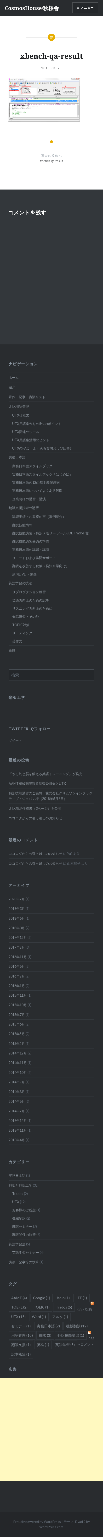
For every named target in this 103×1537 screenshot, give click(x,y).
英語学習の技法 (20, 583)
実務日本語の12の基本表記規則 (36, 482)
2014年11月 (18, 1063)
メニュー (87, 7)
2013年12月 (18, 1121)
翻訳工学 (17, 697)
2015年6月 (17, 1024)
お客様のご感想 (24, 1210)
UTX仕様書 (20, 415)
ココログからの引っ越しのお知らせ (35, 818)
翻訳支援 (21, 1344)
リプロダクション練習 (29, 592)
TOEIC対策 (20, 625)
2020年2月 (17, 899)
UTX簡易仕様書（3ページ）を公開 (35, 808)
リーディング (22, 633)
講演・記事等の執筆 (24, 1262)
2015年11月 (18, 995)
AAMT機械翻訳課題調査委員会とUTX (37, 784)
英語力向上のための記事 (30, 600)
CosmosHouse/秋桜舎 (32, 7)
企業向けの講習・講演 (29, 499)
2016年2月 (17, 976)
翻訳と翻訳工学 (20, 1185)
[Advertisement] (51, 1429)
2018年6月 (17, 918)
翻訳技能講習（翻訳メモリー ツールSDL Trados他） (51, 533)
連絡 (12, 650)
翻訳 (45, 1335)
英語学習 (65, 1344)
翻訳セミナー (22, 1226)
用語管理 (22, 1335)
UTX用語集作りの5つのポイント (36, 424)
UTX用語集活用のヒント (30, 440)
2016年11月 (18, 957)
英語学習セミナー (25, 1252)
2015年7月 (17, 1015)
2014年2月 (17, 1111)
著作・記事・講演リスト (27, 397)
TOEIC (42, 1307)
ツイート (15, 740)
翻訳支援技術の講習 (24, 508)
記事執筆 (21, 1354)
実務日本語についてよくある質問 (37, 491)
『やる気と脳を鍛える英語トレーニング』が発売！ (47, 774)
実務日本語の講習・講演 (30, 550)
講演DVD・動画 (24, 574)
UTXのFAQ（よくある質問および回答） (42, 448)
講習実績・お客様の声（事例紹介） (39, 517)
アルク (60, 1316)
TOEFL (19, 1307)
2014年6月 (17, 1101)
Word (39, 1316)
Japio (63, 1298)
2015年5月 (17, 1034)
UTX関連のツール (25, 432)
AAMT (19, 1298)
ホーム (14, 377)
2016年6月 (17, 966)
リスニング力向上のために (32, 608)
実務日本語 (17, 457)
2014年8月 (17, 1092)
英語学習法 (17, 1244)
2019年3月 (17, 909)
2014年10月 (18, 1072)
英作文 (17, 641)
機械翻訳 (19, 1218)
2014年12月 (18, 1053)
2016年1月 (17, 986)
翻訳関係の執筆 (24, 1235)
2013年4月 (17, 1140)
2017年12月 (18, 937)
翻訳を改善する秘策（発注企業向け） (40, 566)
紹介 (12, 387)
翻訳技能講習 (70, 1335)
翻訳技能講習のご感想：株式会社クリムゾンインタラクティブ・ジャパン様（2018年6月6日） (50, 796)
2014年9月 (17, 1082)
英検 (43, 1344)
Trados (17, 1194)
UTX (15, 1202)
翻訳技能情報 (22, 525)
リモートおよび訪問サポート (34, 558)
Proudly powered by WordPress (37, 1522)
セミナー (21, 1326)
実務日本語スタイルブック (32, 466)
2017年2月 (17, 947)
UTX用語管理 (19, 406)
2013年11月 (18, 1130)
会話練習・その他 (25, 616)
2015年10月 (18, 1005)
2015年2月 (17, 1044)
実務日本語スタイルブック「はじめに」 (42, 474)
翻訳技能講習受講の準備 (30, 541)
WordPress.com (51, 1527)
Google (41, 1298)
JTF (81, 1298)
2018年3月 (17, 928)
